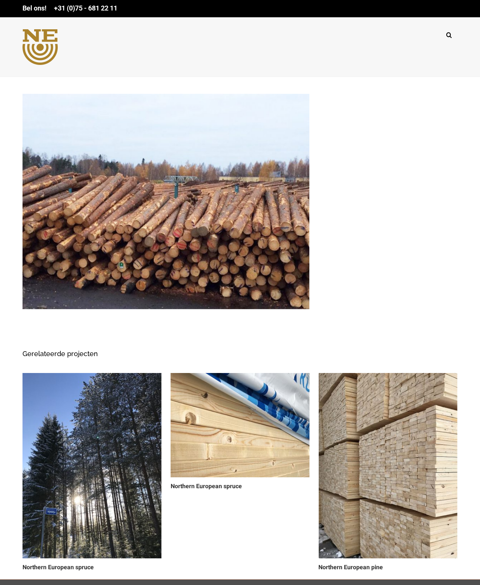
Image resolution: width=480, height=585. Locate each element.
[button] (449, 33)
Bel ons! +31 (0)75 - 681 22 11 (69, 8)
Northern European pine (350, 567)
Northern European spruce (58, 567)
